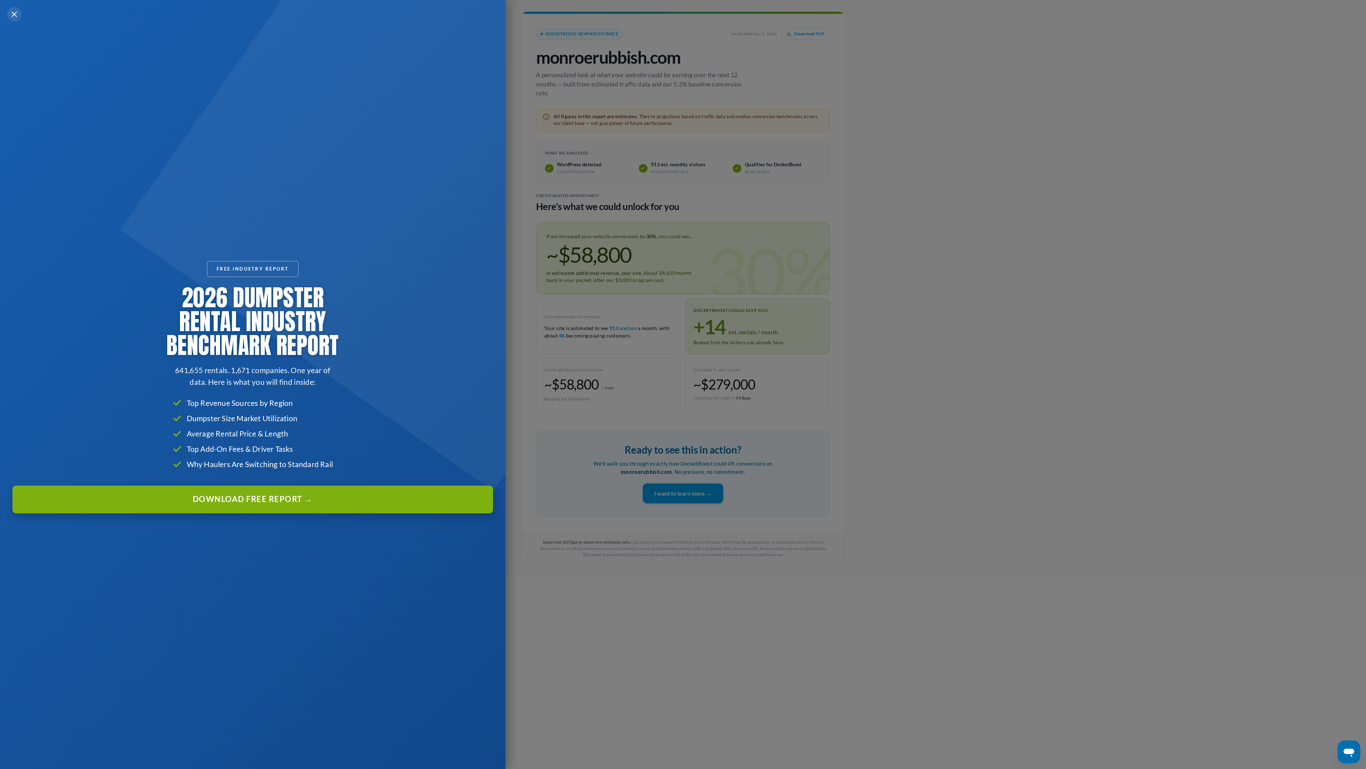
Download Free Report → (253, 499)
